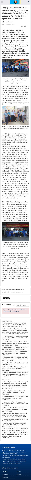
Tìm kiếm (19, 474)
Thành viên (5, 474)
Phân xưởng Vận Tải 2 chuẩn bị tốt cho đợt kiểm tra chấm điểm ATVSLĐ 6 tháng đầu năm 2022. (14, 425)
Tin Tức (19, 471)
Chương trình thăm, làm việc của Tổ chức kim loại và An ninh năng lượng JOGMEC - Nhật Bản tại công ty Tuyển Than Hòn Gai (15, 374)
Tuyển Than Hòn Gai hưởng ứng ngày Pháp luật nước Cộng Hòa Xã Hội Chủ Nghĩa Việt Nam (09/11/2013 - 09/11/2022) (14, 325)
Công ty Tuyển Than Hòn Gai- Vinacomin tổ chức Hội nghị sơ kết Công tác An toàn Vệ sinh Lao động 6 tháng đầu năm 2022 (14, 415)
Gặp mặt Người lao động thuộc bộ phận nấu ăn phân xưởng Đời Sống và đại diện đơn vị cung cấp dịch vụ (15, 359)
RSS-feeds (5, 477)
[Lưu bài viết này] (28, 26)
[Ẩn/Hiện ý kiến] (13, 305)
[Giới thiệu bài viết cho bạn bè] (22, 26)
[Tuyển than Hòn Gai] (15, 2)
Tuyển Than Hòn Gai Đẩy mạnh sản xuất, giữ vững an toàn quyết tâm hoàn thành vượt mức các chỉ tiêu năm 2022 (15, 343)
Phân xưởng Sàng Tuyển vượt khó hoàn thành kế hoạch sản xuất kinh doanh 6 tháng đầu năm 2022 (15, 409)
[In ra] (25, 26)
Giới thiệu (5, 471)
